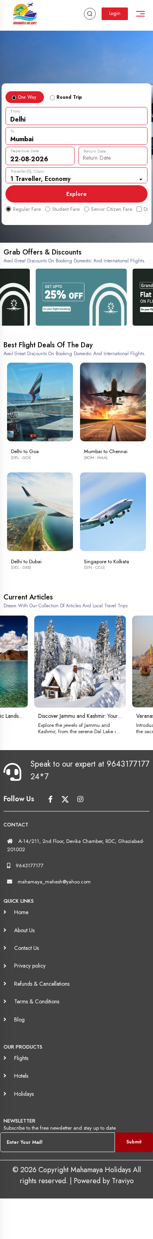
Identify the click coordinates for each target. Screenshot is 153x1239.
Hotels (21, 1076)
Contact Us (26, 948)
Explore (76, 194)
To (12, 131)
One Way (26, 97)
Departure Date (25, 151)
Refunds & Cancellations (41, 984)
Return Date (95, 151)
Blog (19, 1019)
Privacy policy (30, 966)
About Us (24, 930)
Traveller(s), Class (27, 171)
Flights (21, 1058)
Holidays (24, 1094)
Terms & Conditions (36, 1001)
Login (114, 13)
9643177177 (30, 865)
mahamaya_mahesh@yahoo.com (54, 881)
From (15, 111)
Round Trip (68, 97)
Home (21, 912)
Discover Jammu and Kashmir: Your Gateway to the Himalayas (67, 716)
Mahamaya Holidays (102, 1170)
